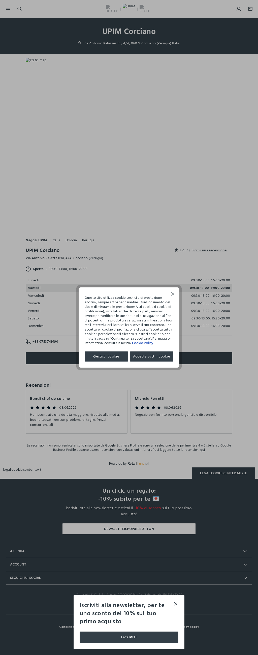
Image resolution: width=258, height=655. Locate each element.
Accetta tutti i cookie (151, 356)
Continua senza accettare (172, 294)
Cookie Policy (142, 343)
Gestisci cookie (106, 356)
